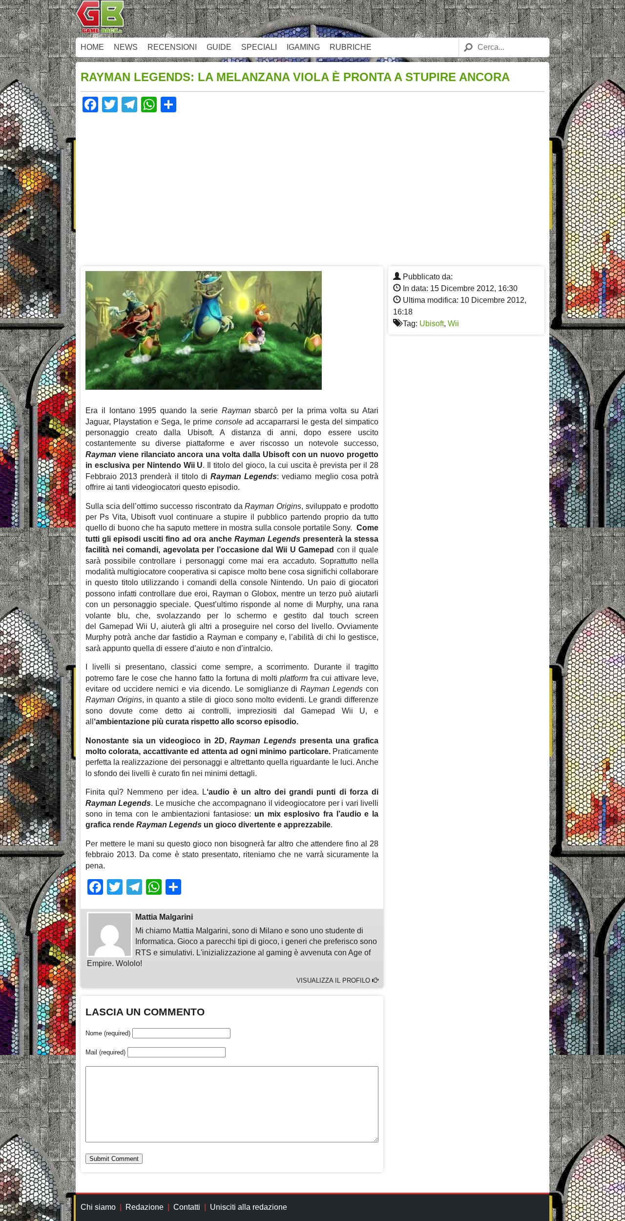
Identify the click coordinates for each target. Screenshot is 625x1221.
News (126, 47)
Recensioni (172, 47)
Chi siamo (98, 1207)
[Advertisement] (312, 188)
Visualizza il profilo (334, 980)
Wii (453, 323)
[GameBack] (100, 30)
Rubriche (351, 47)
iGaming (303, 47)
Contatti (186, 1207)
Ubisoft (431, 323)
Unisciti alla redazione (248, 1207)
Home (92, 47)
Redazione (144, 1207)
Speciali (259, 47)
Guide (219, 47)
